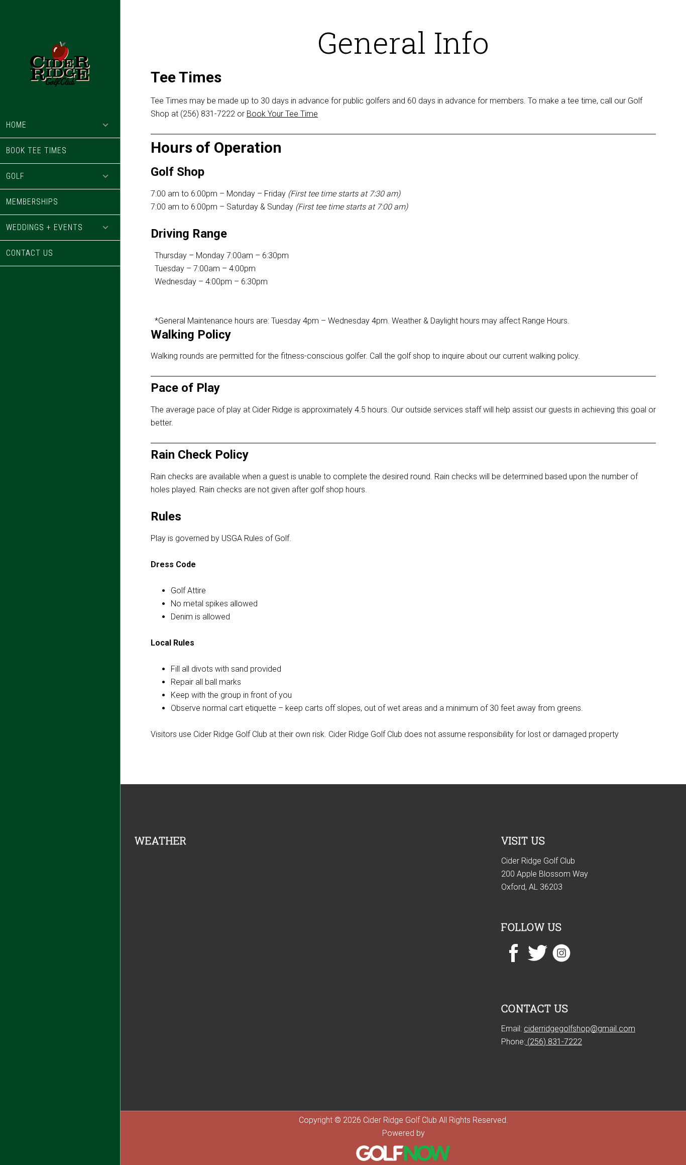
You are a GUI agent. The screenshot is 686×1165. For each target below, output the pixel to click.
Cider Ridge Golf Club (60, 56)
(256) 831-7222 (553, 1041)
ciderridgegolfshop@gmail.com (579, 1028)
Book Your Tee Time (282, 114)
